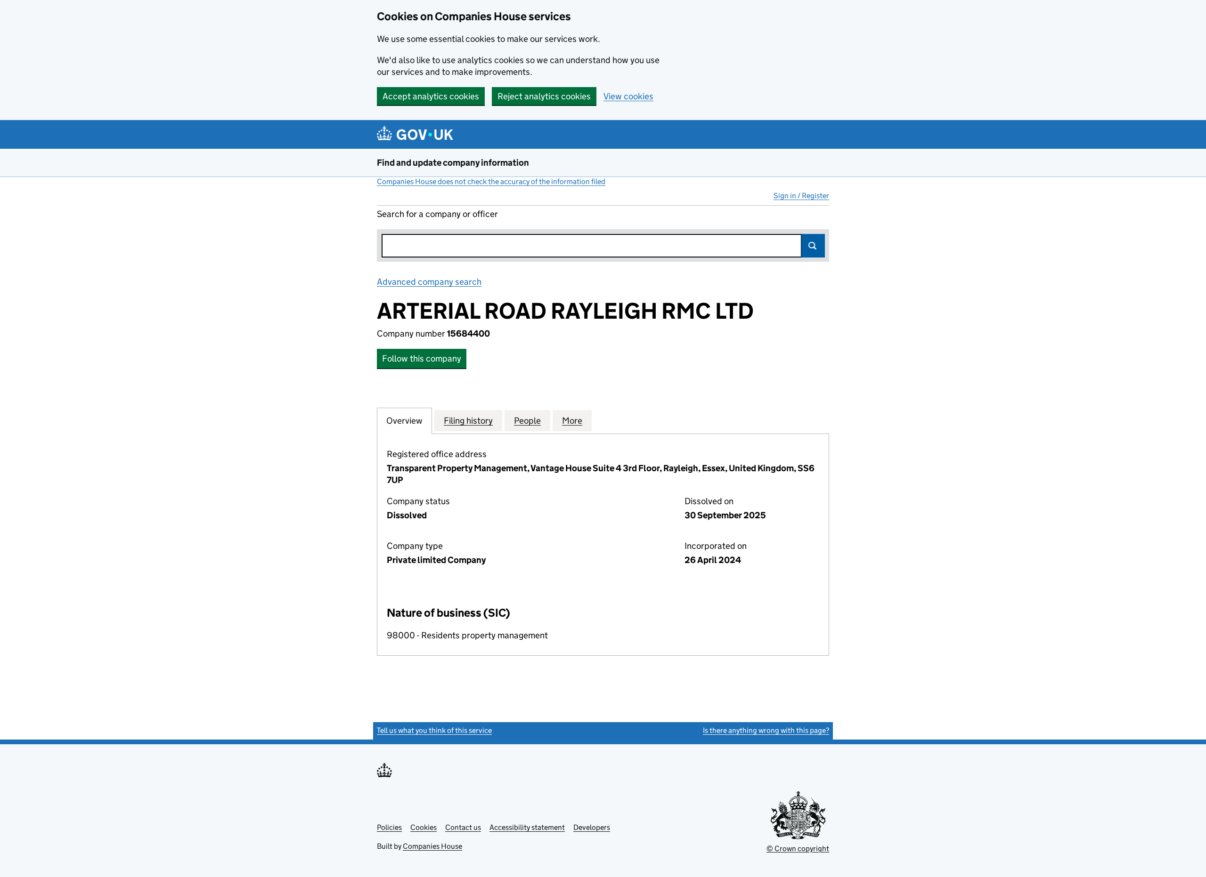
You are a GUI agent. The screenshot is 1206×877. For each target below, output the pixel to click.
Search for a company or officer (437, 214)
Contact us (463, 827)
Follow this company (421, 358)
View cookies (628, 96)
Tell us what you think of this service (434, 730)
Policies (389, 827)
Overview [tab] (404, 420)
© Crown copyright (797, 848)
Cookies (423, 827)
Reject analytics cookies (544, 96)
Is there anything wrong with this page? (766, 730)
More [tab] (572, 420)
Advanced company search (429, 281)
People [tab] (527, 420)
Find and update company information (453, 162)
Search (813, 245)
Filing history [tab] (468, 420)
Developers (591, 827)
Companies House (432, 846)
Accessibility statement (527, 827)
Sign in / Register (801, 195)
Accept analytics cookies (431, 96)
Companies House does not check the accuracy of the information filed (491, 181)
